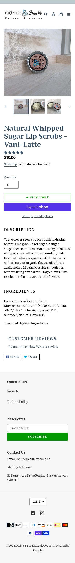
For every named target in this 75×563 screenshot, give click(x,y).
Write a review (47, 347)
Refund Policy (17, 402)
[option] (21, 106)
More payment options (37, 216)
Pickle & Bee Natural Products (35, 545)
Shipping (10, 164)
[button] (14, 152)
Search (12, 391)
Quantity (10, 177)
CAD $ (36, 501)
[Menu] (69, 14)
